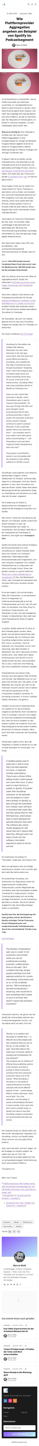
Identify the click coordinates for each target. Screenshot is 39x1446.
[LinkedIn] (4, 1284)
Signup (24, 1412)
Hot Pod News (8, 938)
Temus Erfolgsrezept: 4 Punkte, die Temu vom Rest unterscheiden (19, 1351)
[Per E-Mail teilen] (14, 1231)
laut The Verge (26, 334)
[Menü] (32, 4)
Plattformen (27, 1222)
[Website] (20, 1284)
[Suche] (28, 4)
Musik (16, 1222)
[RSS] (15, 1401)
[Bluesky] (8, 1284)
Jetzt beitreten (19, 1434)
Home (5, 1412)
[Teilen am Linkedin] (10, 1231)
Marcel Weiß (19, 1265)
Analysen (6, 1222)
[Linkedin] (5, 1401)
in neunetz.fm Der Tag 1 (18, 177)
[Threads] (11, 1284)
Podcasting (7, 1226)
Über (5, 1416)
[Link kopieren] (18, 1231)
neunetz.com (22, 1442)
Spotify (18, 1226)
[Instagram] (17, 1284)
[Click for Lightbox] (19, 83)
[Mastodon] (14, 1284)
